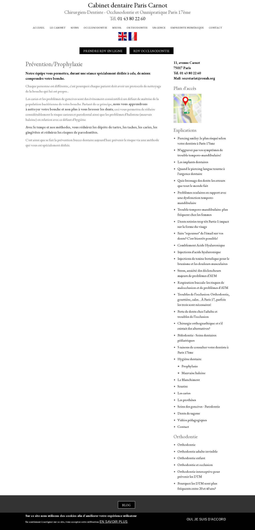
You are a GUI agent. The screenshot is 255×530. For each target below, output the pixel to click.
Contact (215, 27)
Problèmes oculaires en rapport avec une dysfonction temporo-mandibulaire (202, 197)
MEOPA (117, 27)
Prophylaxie (189, 366)
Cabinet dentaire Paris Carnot (127, 4)
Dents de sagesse (189, 413)
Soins (75, 27)
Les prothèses (187, 400)
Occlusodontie (95, 27)
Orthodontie (137, 27)
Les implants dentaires (193, 162)
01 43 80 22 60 (131, 18)
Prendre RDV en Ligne (103, 51)
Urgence (159, 27)
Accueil (39, 27)
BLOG (126, 505)
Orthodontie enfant (191, 458)
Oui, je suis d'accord (206, 519)
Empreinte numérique (187, 27)
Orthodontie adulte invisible (198, 451)
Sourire (183, 386)
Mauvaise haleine (193, 373)
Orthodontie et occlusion (195, 465)
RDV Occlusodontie (151, 51)
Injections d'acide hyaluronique (199, 252)
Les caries (184, 393)
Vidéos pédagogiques (192, 420)
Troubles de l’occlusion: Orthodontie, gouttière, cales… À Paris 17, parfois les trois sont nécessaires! (204, 299)
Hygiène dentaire (189, 359)
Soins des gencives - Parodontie (199, 406)
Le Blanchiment (189, 379)
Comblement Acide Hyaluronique (201, 245)
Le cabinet (58, 27)
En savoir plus (114, 522)
